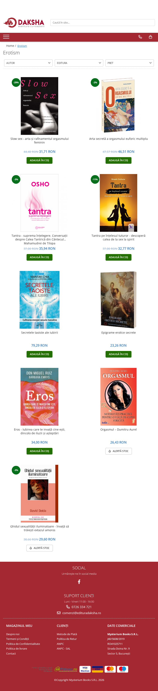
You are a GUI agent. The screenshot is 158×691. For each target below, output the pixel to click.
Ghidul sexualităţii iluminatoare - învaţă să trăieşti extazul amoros (39, 528)
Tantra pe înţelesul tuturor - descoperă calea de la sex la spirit (118, 237)
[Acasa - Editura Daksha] (23, 23)
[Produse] (6, 38)
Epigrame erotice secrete (118, 332)
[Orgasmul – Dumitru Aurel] (118, 397)
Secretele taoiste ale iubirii (39, 332)
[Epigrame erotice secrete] (118, 300)
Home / (11, 46)
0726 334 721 (81, 607)
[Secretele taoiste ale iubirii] (39, 300)
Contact (11, 653)
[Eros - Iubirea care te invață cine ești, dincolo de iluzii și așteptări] (39, 397)
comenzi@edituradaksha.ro (81, 613)
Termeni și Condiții (17, 639)
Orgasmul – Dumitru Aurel (118, 429)
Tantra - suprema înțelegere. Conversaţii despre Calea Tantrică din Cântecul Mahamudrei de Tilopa (39, 239)
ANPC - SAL (63, 648)
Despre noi (12, 634)
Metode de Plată (67, 634)
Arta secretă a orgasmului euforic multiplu (118, 139)
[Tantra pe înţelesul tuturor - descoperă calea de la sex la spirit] (118, 203)
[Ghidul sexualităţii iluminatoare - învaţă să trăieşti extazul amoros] (39, 494)
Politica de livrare (16, 648)
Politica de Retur (67, 639)
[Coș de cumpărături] (150, 37)
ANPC (60, 644)
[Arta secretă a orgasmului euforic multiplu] (118, 106)
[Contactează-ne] (140, 37)
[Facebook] (79, 581)
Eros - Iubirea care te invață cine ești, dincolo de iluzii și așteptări (39, 431)
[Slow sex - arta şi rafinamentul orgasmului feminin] (39, 106)
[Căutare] (151, 22)
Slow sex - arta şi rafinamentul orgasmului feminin (39, 140)
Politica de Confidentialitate (23, 644)
